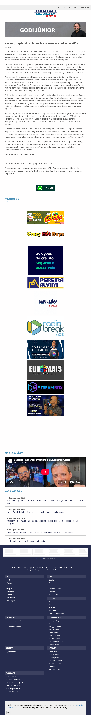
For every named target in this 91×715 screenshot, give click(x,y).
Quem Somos (15, 567)
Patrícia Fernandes (56, 641)
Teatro (9, 580)
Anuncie (40, 567)
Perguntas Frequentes (35, 570)
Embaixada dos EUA (56, 660)
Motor (51, 602)
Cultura (9, 576)
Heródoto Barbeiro (13, 627)
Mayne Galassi (54, 639)
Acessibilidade (51, 567)
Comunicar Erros (65, 567)
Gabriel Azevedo (55, 644)
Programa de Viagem (14, 682)
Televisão (52, 605)
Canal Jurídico (54, 652)
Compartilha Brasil (13, 679)
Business (9, 648)
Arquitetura (10, 598)
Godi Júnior (10, 624)
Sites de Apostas (55, 669)
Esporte (52, 592)
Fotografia (10, 595)
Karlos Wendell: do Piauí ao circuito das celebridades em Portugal (35, 512)
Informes (52, 648)
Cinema (9, 586)
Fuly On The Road (13, 685)
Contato (78, 567)
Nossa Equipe (28, 567)
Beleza (51, 586)
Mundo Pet (53, 595)
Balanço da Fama (13, 691)
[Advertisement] (45, 433)
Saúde (51, 580)
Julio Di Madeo (54, 636)
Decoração (10, 601)
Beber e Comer (55, 589)
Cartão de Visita (12, 676)
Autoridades (53, 608)
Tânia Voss (53, 624)
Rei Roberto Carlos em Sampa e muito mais (25, 541)
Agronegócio (11, 652)
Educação (10, 592)
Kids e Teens (54, 655)
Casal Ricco (53, 633)
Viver (50, 576)
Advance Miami (55, 663)
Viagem (9, 589)
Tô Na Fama (54, 630)
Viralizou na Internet (56, 614)
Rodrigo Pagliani (55, 621)
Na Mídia (52, 611)
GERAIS (52, 666)
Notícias (51, 598)
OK (8, 712)
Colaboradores (54, 617)
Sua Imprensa (54, 657)
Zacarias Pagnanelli (13, 621)
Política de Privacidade (55, 570)
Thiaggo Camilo (55, 627)
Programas (10, 673)
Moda (51, 583)
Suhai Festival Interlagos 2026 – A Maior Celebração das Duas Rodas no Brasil (40, 532)
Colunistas (10, 617)
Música (9, 583)
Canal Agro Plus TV (13, 688)
